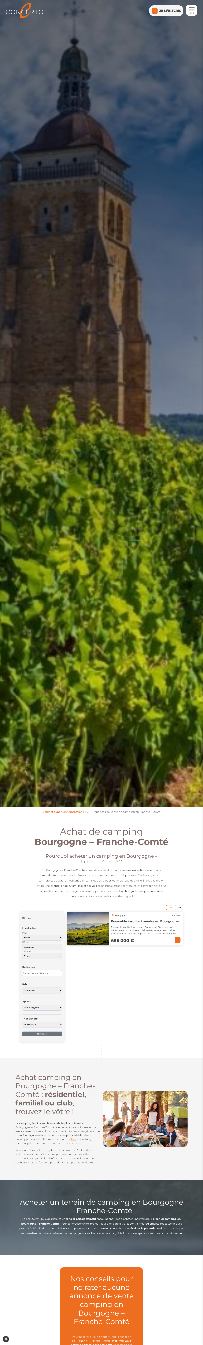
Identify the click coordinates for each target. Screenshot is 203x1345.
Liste (170, 907)
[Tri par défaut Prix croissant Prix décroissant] (42, 1025)
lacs (73, 1139)
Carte (179, 907)
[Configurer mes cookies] (6, 1339)
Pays (24, 933)
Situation (27, 951)
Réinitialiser (42, 1034)
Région (26, 942)
